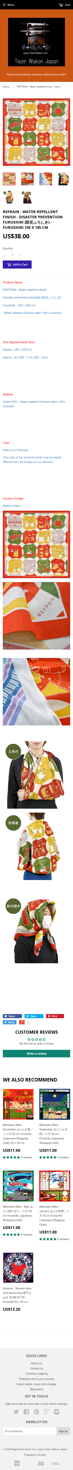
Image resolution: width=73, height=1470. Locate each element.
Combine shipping (37, 1373)
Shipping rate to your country (36, 1379)
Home (6, 86)
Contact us (36, 1368)
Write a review (36, 1053)
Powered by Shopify (35, 1455)
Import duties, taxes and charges (36, 1384)
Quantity (8, 248)
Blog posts (36, 1389)
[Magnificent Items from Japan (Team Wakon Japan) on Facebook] (26, 1413)
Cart (67, 5)
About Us (36, 1363)
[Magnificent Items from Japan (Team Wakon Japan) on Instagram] (57, 1413)
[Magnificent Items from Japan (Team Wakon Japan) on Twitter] (16, 1413)
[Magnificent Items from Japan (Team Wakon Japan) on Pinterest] (36, 1413)
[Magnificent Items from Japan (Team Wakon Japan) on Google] (46, 1413)
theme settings (58, 1404)
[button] (12, 1157)
